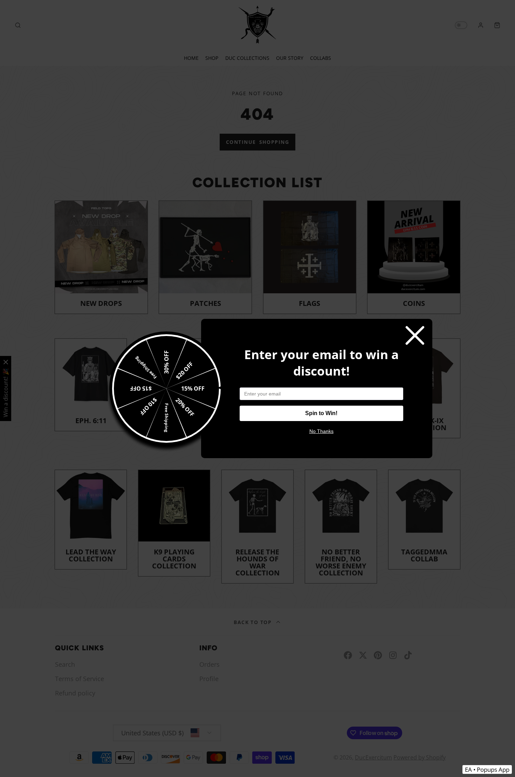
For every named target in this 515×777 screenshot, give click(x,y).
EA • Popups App (487, 769)
